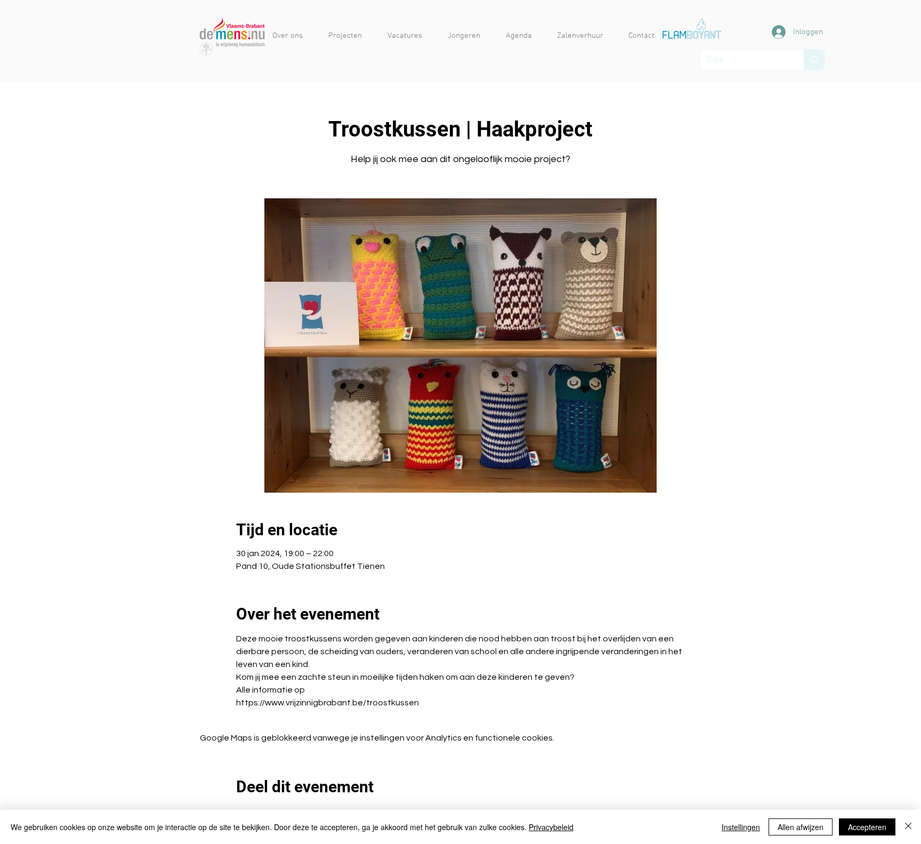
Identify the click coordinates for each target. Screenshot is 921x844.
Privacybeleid (551, 827)
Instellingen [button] (741, 827)
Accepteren (867, 827)
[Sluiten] (908, 826)
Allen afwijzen (800, 827)
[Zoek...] (814, 60)
